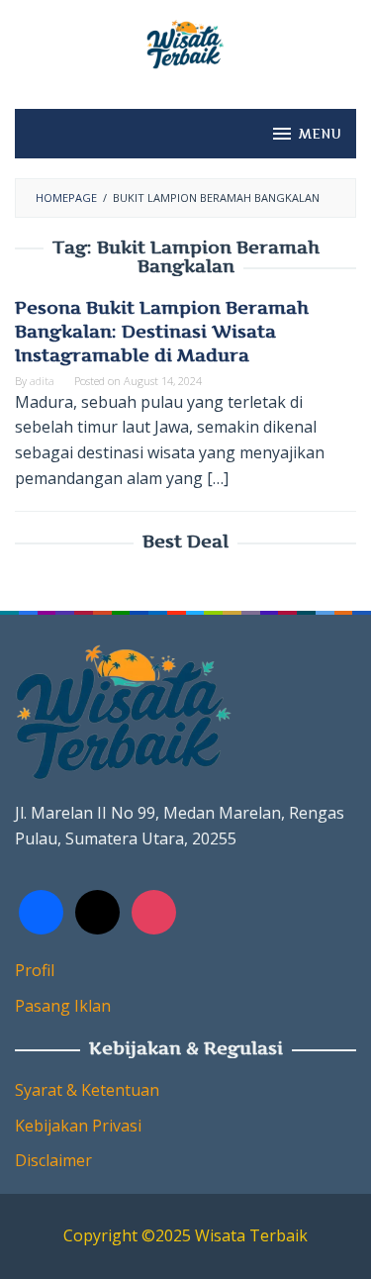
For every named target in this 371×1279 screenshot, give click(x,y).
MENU (320, 134)
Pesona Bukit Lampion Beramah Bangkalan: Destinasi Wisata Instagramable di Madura (162, 331)
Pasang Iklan (63, 1006)
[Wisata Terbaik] (186, 42)
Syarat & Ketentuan (87, 1090)
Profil (34, 970)
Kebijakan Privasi (78, 1125)
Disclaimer (53, 1160)
